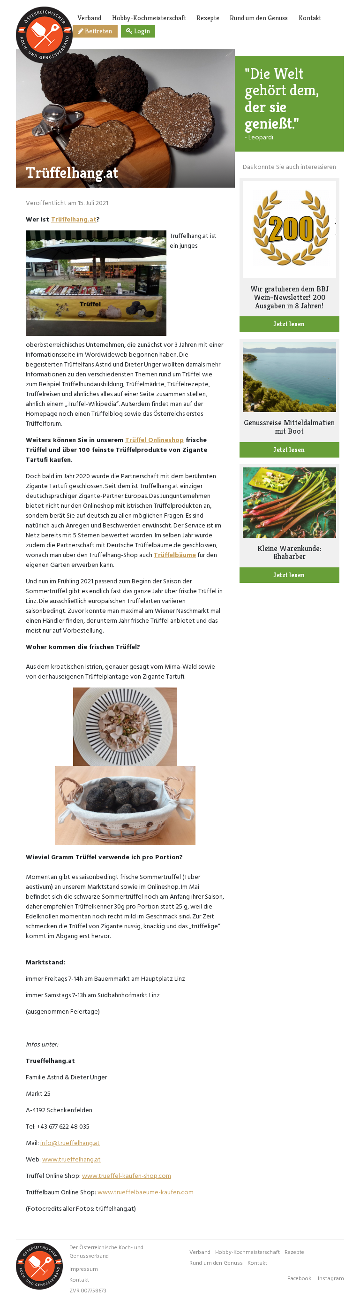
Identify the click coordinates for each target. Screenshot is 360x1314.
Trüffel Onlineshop (154, 439)
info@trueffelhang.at (70, 1142)
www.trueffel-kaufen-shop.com (126, 1175)
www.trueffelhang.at (71, 1159)
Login (141, 31)
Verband (89, 18)
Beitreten (97, 31)
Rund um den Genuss (259, 18)
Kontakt (310, 18)
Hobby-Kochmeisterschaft (149, 18)
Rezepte (207, 18)
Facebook (299, 1278)
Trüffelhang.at (74, 219)
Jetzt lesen (289, 324)
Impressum (83, 1268)
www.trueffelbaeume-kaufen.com (146, 1192)
